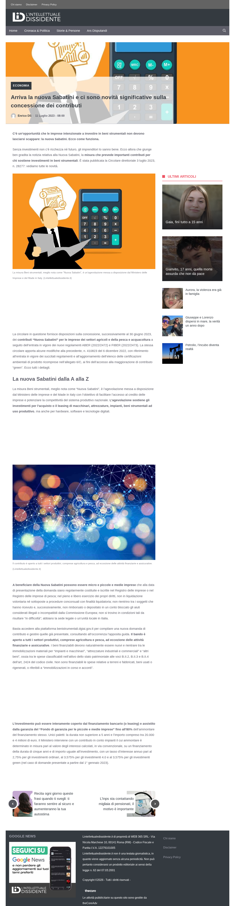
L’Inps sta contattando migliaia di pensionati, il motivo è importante (116, 804)
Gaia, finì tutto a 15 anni (184, 222)
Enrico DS (24, 115)
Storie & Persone (68, 30)
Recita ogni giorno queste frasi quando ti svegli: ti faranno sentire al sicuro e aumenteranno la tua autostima (54, 804)
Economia (21, 85)
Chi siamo (16, 4)
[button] (224, 30)
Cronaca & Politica (37, 30)
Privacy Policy (49, 4)
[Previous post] (12, 803)
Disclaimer (31, 4)
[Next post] (155, 803)
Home (13, 30)
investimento (89, 751)
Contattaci (137, 879)
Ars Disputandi (97, 30)
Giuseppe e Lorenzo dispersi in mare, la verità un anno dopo (202, 321)
